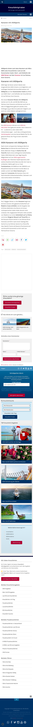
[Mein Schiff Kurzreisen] (16, 492)
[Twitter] (26, 240)
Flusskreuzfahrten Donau (10, 630)
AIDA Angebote (7, 588)
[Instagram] (26, 368)
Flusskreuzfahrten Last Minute (11, 627)
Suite (7, 539)
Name (5, 351)
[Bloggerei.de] (13, 718)
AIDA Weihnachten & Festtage (11, 442)
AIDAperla (14, 249)
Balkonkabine (10, 536)
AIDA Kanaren (7, 125)
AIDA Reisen (5, 75)
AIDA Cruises (7, 249)
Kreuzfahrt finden (10, 307)
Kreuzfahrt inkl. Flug (10, 413)
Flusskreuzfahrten (8, 603)
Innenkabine (9, 531)
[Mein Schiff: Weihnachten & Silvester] (16, 452)
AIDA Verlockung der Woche (10, 481)
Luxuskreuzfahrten (8, 606)
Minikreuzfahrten (7, 610)
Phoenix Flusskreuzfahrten (10, 648)
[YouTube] (28, 368)
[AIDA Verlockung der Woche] (16, 472)
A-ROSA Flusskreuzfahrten (10, 641)
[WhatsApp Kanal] (19, 368)
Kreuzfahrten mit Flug (9, 599)
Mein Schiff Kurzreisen (9, 501)
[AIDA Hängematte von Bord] (23, 322)
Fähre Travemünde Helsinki (10, 683)
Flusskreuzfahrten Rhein (9, 634)
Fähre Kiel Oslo (7, 662)
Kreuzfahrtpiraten (16, 7)
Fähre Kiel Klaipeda (8, 669)
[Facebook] (21, 240)
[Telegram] (12, 240)
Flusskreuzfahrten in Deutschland (12, 623)
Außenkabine (10, 534)
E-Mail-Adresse (21, 351)
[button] (3, 724)
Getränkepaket (6, 134)
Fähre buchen (6, 687)
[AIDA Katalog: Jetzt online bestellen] (9, 322)
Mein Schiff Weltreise (8, 521)
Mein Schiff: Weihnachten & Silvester (14, 462)
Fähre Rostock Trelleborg (9, 680)
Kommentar (6, 341)
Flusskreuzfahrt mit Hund (10, 638)
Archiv (4, 18)
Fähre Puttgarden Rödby (9, 672)
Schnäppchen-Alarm (7, 573)
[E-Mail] (17, 240)
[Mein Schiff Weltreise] (16, 512)
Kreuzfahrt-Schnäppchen (12, 302)
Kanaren (17, 75)
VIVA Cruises (6, 652)
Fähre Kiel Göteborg (8, 665)
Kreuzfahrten (5, 364)
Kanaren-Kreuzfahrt (21, 249)
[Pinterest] (3, 245)
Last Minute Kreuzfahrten (10, 596)
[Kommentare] (3, 240)
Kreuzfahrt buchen (8, 614)
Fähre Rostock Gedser (9, 676)
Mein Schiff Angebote (9, 592)
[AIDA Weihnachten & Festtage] (16, 433)
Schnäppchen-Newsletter (10, 579)
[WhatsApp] (8, 240)
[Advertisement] (16, 55)
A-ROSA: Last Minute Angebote (11, 645)
